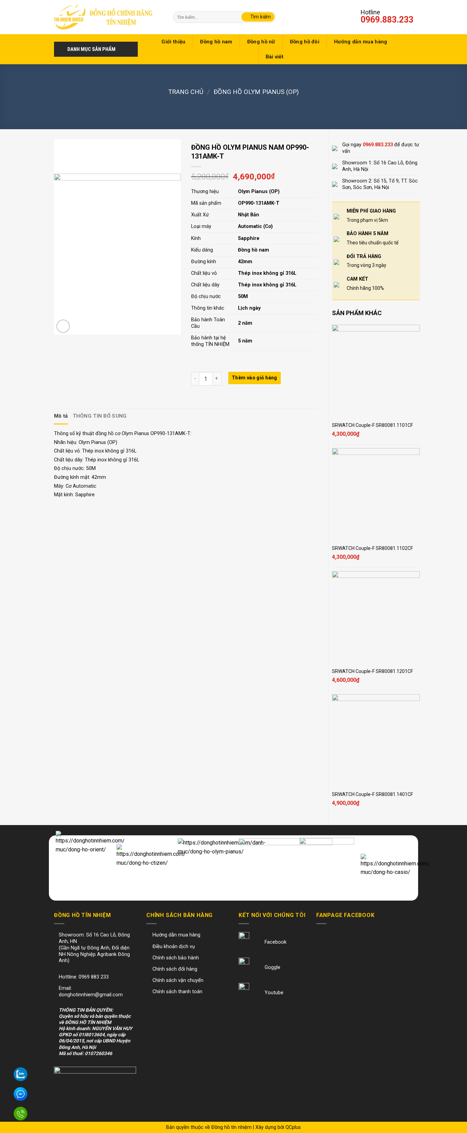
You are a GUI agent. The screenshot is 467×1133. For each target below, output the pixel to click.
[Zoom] (63, 326)
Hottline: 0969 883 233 (84, 977)
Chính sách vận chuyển (177, 980)
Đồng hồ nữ (261, 42)
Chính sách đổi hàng (174, 969)
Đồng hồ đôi (304, 42)
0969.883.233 (387, 20)
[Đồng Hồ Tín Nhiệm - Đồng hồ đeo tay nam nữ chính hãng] (103, 17)
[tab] (61, 415)
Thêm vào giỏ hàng (254, 377)
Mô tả (61, 416)
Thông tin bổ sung (100, 416)
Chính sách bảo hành (175, 958)
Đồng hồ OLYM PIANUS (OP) (256, 91)
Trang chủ (185, 91)
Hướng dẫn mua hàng (360, 42)
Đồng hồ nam (216, 42)
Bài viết (274, 57)
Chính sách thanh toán (177, 992)
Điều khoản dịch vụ (173, 946)
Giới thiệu (173, 42)
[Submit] (258, 17)
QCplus (293, 1127)
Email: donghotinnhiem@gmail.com (91, 991)
